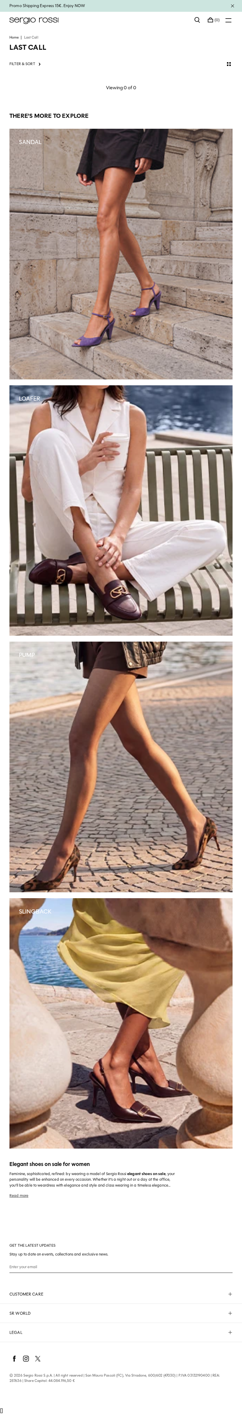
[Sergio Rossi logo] (99, 20)
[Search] (197, 20)
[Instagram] (26, 1358)
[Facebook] (14, 1358)
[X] (37, 1358)
